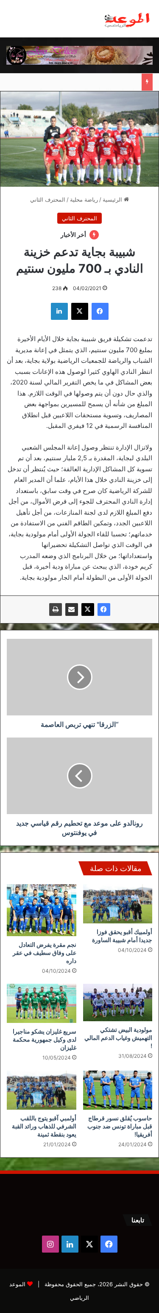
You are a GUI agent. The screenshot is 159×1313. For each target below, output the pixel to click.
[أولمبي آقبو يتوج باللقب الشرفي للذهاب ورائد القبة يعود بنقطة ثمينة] (41, 1090)
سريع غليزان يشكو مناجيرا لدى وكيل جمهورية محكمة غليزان (44, 1039)
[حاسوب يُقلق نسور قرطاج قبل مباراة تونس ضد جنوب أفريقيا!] (118, 1090)
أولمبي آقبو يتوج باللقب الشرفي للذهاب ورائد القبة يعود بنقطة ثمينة (44, 1126)
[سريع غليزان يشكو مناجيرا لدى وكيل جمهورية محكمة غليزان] (41, 1003)
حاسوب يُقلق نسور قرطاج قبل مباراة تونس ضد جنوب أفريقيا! (119, 1126)
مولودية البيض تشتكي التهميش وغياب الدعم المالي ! (118, 1037)
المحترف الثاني (47, 199)
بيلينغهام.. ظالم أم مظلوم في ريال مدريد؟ (88, 82)
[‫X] (87, 609)
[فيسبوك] (104, 609)
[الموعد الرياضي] (127, 18)
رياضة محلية (84, 199)
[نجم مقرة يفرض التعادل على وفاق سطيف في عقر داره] (41, 910)
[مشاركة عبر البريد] (71, 609)
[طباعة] (55, 609)
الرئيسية (113, 199)
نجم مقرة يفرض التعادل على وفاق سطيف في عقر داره (44, 952)
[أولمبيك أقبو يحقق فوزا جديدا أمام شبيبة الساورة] (118, 903)
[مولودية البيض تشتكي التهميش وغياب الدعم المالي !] (118, 1002)
